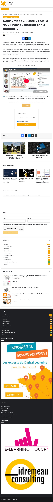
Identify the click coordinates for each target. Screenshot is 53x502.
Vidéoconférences (14, 17)
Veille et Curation (8, 253)
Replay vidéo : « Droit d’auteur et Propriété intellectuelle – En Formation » (30, 293)
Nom (4, 212)
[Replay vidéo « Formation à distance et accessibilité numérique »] (10, 173)
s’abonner (26, 105)
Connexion (26, 124)
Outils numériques (8, 246)
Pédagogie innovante (8, 255)
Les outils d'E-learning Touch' (10, 261)
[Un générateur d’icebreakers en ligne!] (7, 301)
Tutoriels (6, 257)
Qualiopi (6, 264)
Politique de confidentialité (7, 412)
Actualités (10, 14)
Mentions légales (4, 410)
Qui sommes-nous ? (5, 406)
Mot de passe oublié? (31, 117)
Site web (29, 218)
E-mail (5, 218)
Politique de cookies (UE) (6, 417)
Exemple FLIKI (15, 281)
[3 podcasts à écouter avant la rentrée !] (26, 173)
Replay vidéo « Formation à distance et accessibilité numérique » (10, 180)
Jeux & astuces (7, 259)
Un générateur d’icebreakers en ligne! (21, 300)
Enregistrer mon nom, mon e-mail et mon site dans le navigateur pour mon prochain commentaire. (25, 224)
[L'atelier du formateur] (7, 3)
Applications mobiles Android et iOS (9, 414)
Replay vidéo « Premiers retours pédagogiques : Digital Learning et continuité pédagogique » (42, 180)
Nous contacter (4, 408)
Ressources (6, 248)
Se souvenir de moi (23, 121)
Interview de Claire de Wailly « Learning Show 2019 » (25, 287)
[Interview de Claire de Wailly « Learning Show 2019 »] (7, 289)
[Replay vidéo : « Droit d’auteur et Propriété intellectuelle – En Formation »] (7, 295)
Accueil (5, 14)
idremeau (7, 34)
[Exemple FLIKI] (7, 283)
